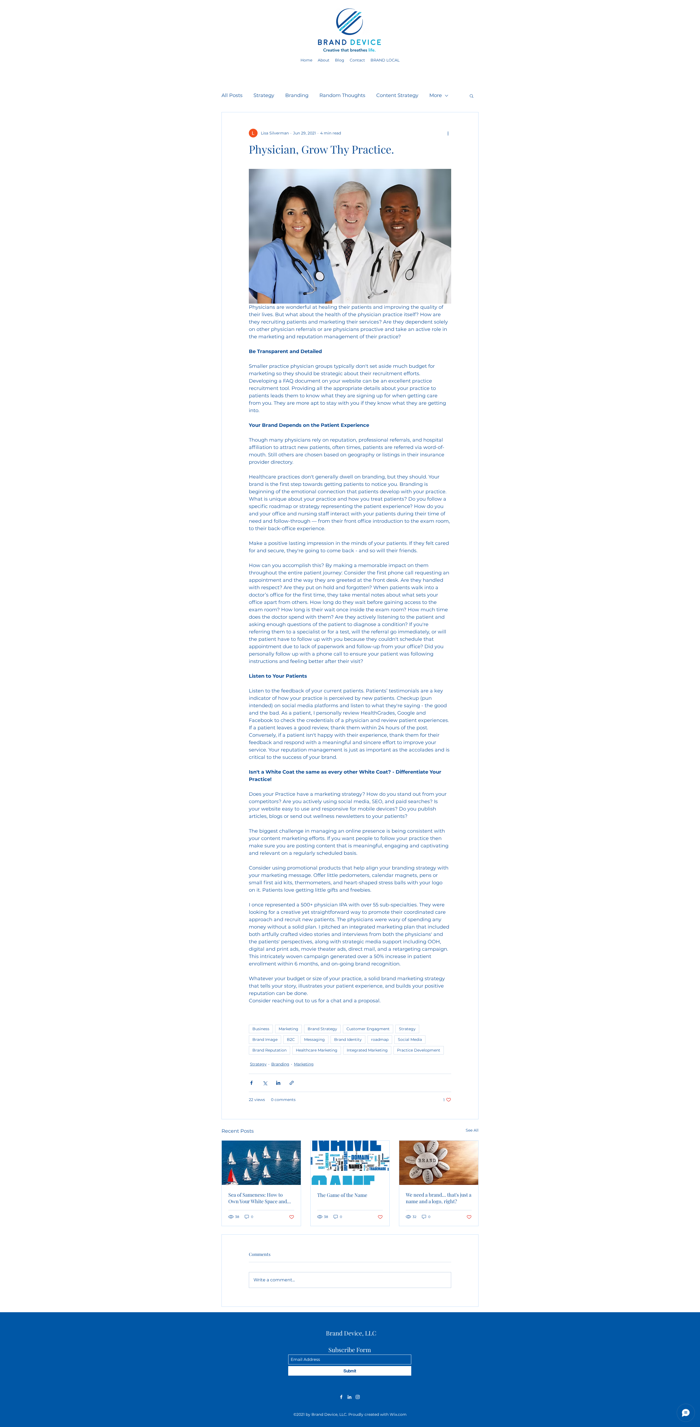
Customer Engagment (368, 1028)
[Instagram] (357, 1397)
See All (472, 1130)
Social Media (410, 1039)
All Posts (232, 95)
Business (260, 1028)
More (435, 95)
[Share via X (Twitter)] (264, 1082)
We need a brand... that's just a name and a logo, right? (438, 1198)
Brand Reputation (269, 1050)
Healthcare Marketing (316, 1050)
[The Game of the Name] (350, 1163)
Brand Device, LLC (351, 1333)
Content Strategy (397, 95)
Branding (296, 95)
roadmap (380, 1039)
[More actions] (448, 133)
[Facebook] (341, 1397)
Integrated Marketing (367, 1050)
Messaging (314, 1039)
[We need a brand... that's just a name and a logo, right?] (438, 1163)
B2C (291, 1039)
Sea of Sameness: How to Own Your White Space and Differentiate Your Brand (257, 1198)
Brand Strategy (322, 1028)
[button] (471, 95)
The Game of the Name (342, 1195)
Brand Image (265, 1039)
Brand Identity (348, 1039)
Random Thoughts (342, 95)
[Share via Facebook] (251, 1082)
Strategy (263, 95)
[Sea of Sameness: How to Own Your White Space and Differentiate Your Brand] (261, 1163)
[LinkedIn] (349, 1397)
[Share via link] (291, 1082)
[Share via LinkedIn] (278, 1082)
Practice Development (418, 1050)
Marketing (288, 1028)
